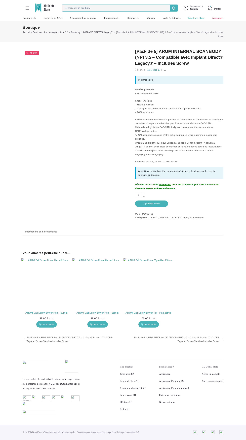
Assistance (217, 18)
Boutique (37, 32)
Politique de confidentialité (128, 432)
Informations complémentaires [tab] (41, 231)
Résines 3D (133, 18)
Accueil (26, 32)
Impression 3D (111, 18)
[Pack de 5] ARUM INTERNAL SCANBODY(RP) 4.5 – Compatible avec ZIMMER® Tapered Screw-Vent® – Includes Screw (172, 339)
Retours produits (109, 432)
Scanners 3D (29, 18)
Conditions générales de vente (89, 432)
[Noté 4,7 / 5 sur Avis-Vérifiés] (51, 412)
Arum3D (64, 32)
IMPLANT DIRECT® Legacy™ (98, 32)
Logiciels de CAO (53, 18)
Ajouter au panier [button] (46, 324)
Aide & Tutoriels (172, 18)
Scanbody (75, 32)
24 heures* (165, 184)
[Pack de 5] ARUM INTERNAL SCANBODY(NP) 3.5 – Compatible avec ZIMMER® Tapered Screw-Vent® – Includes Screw (67, 339)
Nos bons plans (196, 18)
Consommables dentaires (83, 18)
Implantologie (50, 32)
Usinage (151, 18)
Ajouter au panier (151, 203)
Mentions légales (68, 432)
